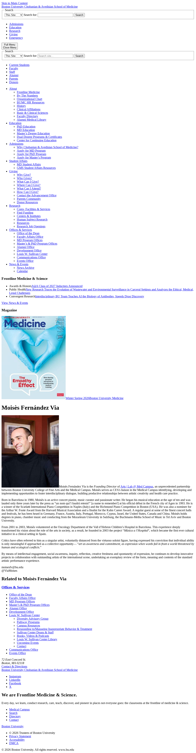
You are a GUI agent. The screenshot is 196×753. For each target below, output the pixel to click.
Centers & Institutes (29, 216)
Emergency (16, 37)
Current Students (19, 65)
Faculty (13, 68)
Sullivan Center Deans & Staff (35, 632)
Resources (23, 223)
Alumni (13, 75)
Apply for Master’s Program (34, 157)
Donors (13, 82)
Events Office (25, 260)
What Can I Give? (28, 181)
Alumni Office (25, 247)
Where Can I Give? (28, 185)
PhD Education (26, 126)
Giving (13, 34)
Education (15, 27)
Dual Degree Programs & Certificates (39, 136)
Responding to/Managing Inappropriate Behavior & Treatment (54, 629)
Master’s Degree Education (33, 133)
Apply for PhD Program (31, 154)
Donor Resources (27, 202)
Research (14, 31)
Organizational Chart (29, 99)
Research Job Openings (31, 226)
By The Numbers (27, 95)
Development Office (29, 250)
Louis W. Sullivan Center (32, 254)
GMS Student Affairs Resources (36, 167)
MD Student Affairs (29, 164)
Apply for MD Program (31, 150)
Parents (13, 78)
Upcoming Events (28, 642)
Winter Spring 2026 (77, 398)
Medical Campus (19, 709)
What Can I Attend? (29, 188)
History (21, 105)
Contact (21, 646)
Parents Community (29, 198)
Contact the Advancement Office (36, 195)
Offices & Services (20, 229)
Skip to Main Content (15, 3)
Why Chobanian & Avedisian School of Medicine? (47, 147)
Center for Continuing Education (36, 140)
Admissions (16, 24)
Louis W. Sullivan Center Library (37, 639)
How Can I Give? (27, 192)
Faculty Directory (27, 116)
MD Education (26, 130)
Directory (15, 716)
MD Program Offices (29, 240)
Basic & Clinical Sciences (32, 112)
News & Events (18, 264)
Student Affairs (18, 161)
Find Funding (25, 212)
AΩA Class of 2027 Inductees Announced (56, 286)
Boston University (13, 726)
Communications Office (31, 257)
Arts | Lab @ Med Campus (136, 486)
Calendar (22, 271)
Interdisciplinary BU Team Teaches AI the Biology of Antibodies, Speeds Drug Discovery (89, 296)
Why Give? (24, 174)
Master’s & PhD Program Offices (37, 243)
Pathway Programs (28, 622)
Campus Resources (28, 625)
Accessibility (17, 739)
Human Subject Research (32, 219)
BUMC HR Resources (30, 102)
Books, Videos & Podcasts (33, 635)
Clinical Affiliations (28, 109)
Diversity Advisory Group (32, 618)
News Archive (25, 267)
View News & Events (15, 302)
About (13, 88)
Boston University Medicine (106, 398)
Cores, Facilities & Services (33, 209)
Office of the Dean (28, 233)
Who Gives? (24, 178)
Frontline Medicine (28, 92)
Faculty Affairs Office (30, 236)
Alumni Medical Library (31, 119)
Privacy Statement (20, 736)
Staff (12, 71)
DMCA (14, 743)
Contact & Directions (14, 666)
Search (13, 713)
